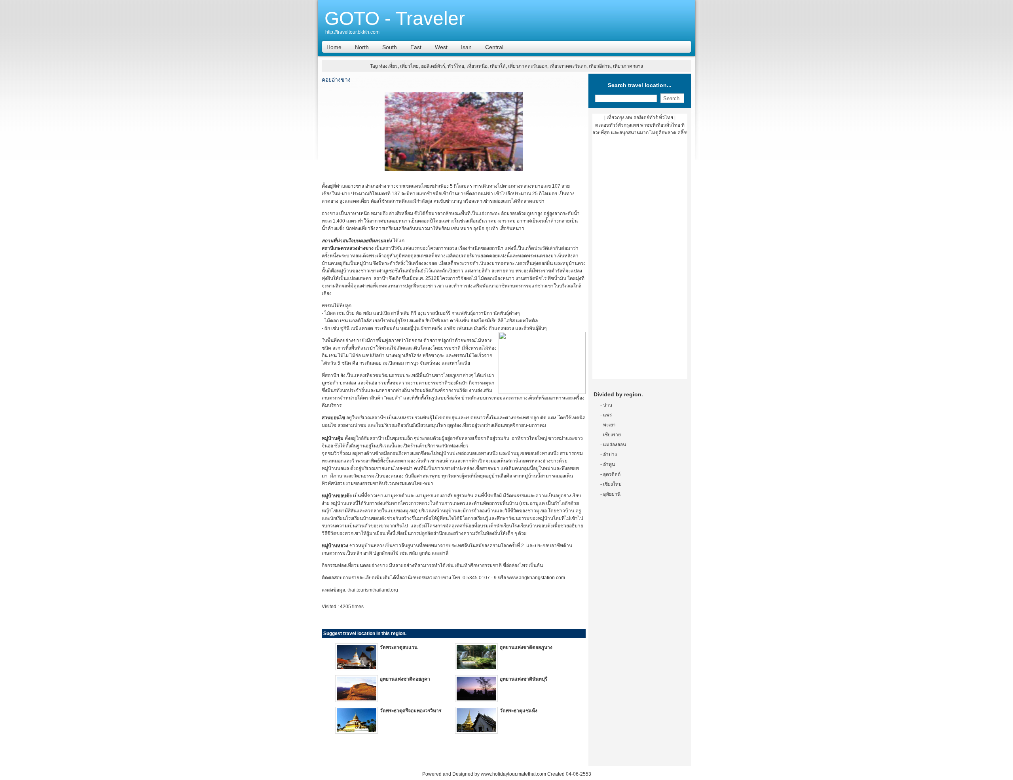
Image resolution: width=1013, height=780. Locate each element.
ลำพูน (609, 464)
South (389, 47)
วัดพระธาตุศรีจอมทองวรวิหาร (410, 710)
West (441, 47)
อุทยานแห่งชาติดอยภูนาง (526, 647)
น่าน (607, 405)
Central (494, 47)
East (415, 47)
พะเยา (609, 425)
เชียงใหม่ (612, 484)
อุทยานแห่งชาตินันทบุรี (523, 679)
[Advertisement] (639, 260)
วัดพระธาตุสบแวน (398, 647)
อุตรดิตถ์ (611, 474)
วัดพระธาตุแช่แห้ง (518, 710)
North (362, 47)
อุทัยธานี (611, 494)
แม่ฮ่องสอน (614, 444)
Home (333, 47)
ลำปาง (610, 454)
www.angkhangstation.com (536, 577)
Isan (466, 47)
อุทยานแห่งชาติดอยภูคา (405, 679)
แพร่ (607, 415)
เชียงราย (612, 435)
